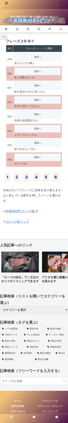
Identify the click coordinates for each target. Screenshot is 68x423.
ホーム (18, 400)
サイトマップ (50, 411)
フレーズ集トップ (17, 221)
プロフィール (50, 400)
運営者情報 (17, 406)
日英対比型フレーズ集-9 (22, 211)
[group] (20, 268)
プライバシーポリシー (50, 406)
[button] (61, 267)
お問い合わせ (17, 411)
